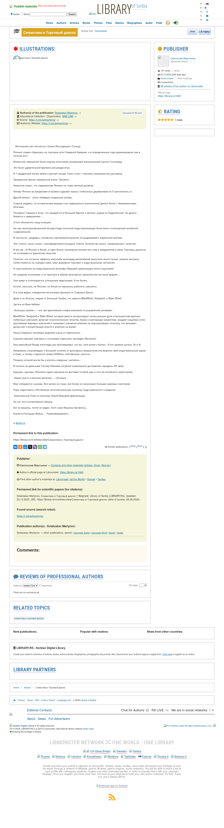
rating (176, 70)
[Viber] (35, 447)
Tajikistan (130, 756)
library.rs (20, 423)
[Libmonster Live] (207, 19)
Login (208, 31)
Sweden (122, 751)
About (31, 718)
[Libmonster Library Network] (214, 725)
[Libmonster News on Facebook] (207, 11)
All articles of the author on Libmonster (181, 86)
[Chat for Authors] (207, 15)
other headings (184, 78)
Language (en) (64, 700)
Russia (45, 756)
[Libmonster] (11, 714)
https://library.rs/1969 (71, 472)
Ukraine (76, 756)
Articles (27, 687)
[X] (30, 447)
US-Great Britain (100, 751)
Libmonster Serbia (82, 532)
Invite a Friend (48, 700)
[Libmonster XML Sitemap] (112, 799)
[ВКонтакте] (15, 447)
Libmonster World (99, 532)
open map (88, 728)
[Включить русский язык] (207, 3)
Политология (167, 78)
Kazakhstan (94, 756)
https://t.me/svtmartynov (42, 119)
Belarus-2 (180, 756)
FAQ (37, 700)
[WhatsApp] (40, 447)
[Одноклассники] (20, 447)
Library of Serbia (88, 700)
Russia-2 (163, 756)
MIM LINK (67, 116)
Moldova (113, 756)
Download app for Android (113, 785)
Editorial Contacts (39, 710)
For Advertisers (59, 718)
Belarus (60, 756)
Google (91, 479)
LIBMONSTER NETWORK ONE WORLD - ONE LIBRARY (112, 742)
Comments (101, 31)
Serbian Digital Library (23, 725)
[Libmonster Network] (188, 725)
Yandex (101, 479)
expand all (47, 585)
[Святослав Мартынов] (163, 65)
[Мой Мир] (25, 447)
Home (16, 687)
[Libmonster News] (205, 7)
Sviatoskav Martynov (66, 112)
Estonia (146, 756)
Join (200, 31)
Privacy (21, 700)
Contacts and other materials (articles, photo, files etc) (81, 465)
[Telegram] (45, 447)
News (42, 718)
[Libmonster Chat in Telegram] (148, 710)
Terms (30, 700)
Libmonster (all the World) (70, 479)
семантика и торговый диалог (29, 618)
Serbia (137, 751)
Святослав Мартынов (183, 58)
